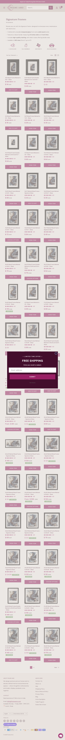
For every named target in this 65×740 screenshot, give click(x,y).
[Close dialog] (56, 353)
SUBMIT (32, 377)
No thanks (32, 382)
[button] (60, 735)
